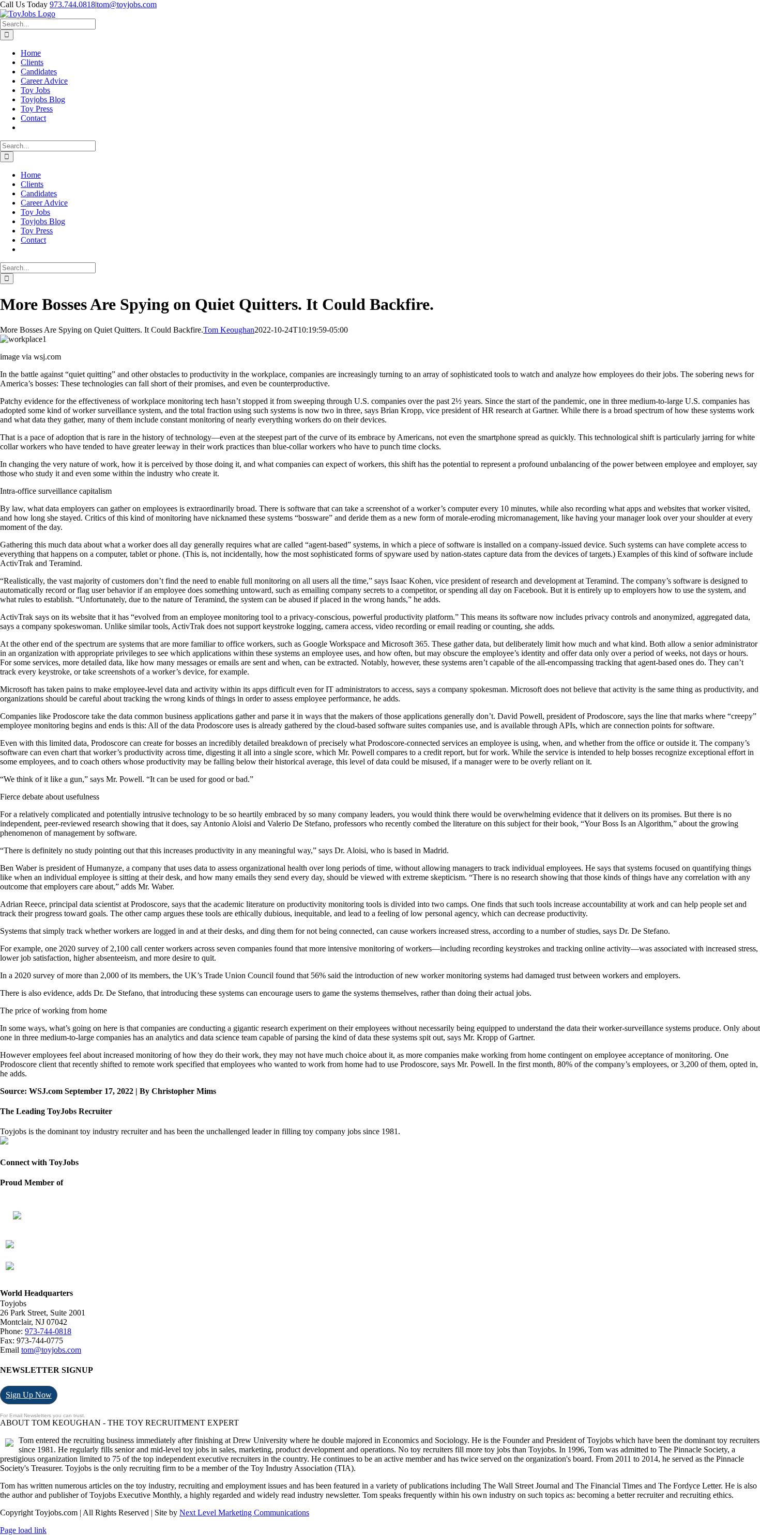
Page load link (23, 1530)
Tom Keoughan (228, 329)
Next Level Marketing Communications (244, 1512)
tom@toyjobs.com (127, 4)
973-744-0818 (48, 1331)
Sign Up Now (29, 1394)
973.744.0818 (72, 4)
